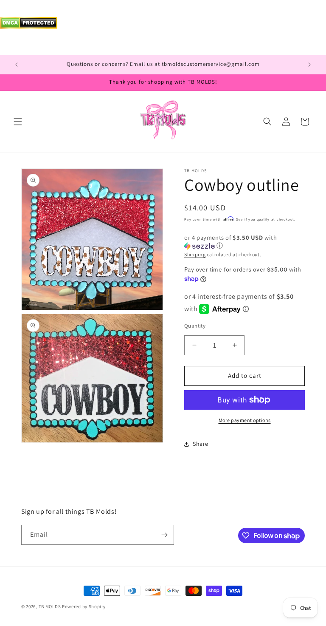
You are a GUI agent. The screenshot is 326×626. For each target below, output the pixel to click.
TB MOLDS (50, 606)
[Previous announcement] (16, 64)
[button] (17, 121)
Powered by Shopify (84, 606)
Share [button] (200, 444)
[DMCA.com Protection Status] (28, 26)
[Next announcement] (309, 64)
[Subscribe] (164, 535)
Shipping (195, 254)
